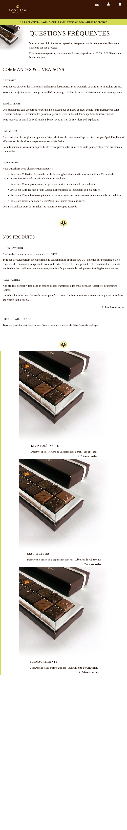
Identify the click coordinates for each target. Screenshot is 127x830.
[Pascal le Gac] (17, 9)
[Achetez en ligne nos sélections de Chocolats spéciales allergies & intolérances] (64, 396)
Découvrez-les (89, 456)
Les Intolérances (114, 307)
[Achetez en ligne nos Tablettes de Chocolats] (64, 504)
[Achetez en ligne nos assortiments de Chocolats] (64, 612)
